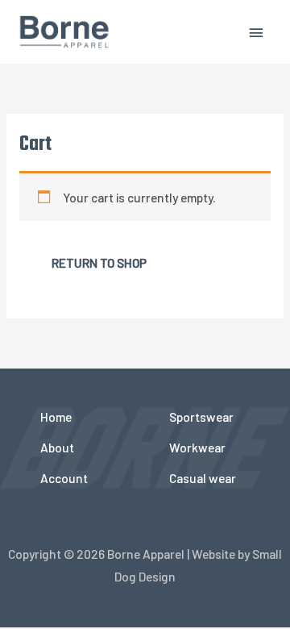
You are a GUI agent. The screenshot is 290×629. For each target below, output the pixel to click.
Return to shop (99, 262)
